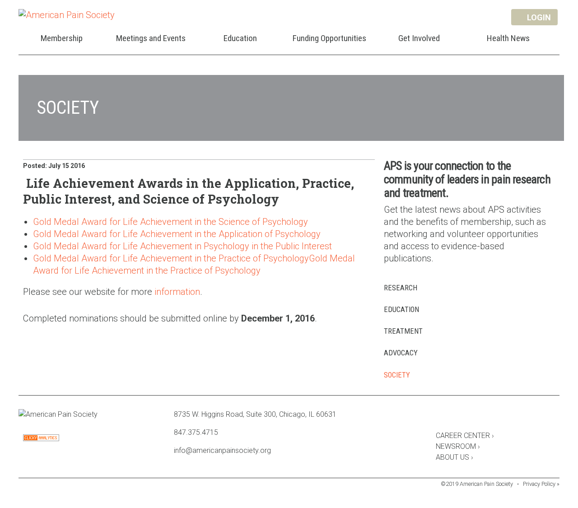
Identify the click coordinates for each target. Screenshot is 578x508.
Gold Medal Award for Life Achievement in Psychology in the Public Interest (182, 246)
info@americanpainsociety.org (222, 450)
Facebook (440, 416)
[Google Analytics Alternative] (41, 438)
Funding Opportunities (329, 38)
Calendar (489, 416)
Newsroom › (458, 446)
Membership (62, 38)
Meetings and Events (151, 38)
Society (397, 375)
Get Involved (419, 38)
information (177, 291)
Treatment (403, 331)
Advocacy (401, 353)
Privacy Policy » (541, 483)
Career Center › (465, 435)
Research (400, 288)
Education (240, 38)
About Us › (454, 457)
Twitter (464, 416)
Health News (508, 38)
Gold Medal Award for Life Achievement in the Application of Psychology (177, 233)
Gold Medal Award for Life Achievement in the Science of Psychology (170, 221)
